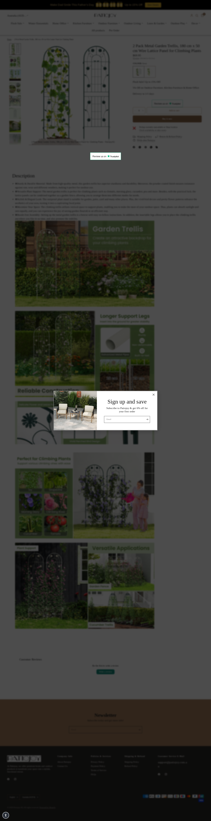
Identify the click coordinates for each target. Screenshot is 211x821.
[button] (5, 815)
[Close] (153, 394)
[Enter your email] (147, 419)
